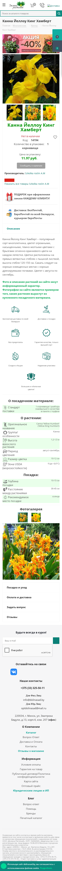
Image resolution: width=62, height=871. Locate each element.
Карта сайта (31, 781)
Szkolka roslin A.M (35, 173)
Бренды (31, 813)
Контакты (31, 746)
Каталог (31, 732)
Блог (31, 798)
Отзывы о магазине (31, 751)
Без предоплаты (15, 342)
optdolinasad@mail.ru (33, 708)
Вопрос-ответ (31, 804)
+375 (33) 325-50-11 (33, 688)
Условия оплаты (31, 764)
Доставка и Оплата (31, 741)
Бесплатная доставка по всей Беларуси (15, 320)
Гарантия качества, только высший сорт (46, 343)
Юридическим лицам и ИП (31, 790)
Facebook (22, 672)
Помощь (31, 808)
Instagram (30, 672)
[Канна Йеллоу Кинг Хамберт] (31, 551)
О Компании (31, 727)
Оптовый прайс (31, 786)
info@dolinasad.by (33, 699)
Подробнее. (46, 868)
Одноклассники (46, 672)
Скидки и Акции (15, 365)
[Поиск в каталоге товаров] (59, 13)
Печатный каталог (31, 818)
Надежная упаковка (46, 365)
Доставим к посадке (46, 319)
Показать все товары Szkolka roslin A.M (26, 183)
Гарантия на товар (31, 769)
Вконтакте (13, 672)
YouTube (38, 672)
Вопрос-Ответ (31, 737)
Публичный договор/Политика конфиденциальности (31, 775)
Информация (31, 759)
